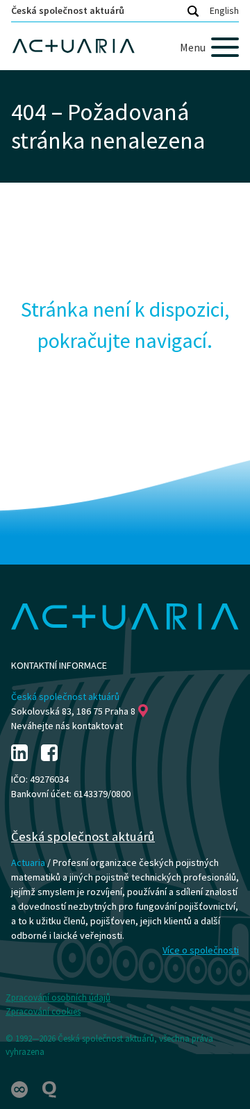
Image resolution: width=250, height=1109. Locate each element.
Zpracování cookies (43, 1011)
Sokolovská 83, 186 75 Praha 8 (73, 711)
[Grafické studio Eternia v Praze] (20, 1088)
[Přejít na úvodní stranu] (125, 46)
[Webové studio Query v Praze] (49, 1088)
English (224, 10)
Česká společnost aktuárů (67, 10)
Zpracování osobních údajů (58, 997)
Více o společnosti (200, 950)
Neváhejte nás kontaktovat (67, 725)
